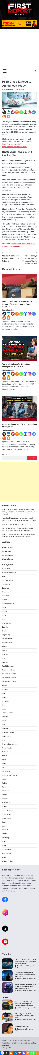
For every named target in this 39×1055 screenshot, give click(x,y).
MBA (3, 740)
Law (3, 724)
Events (4, 646)
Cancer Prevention (8, 603)
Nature (4, 756)
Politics (4, 783)
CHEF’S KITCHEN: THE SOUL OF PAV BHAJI (16, 524)
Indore (4, 697)
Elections (5, 631)
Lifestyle (5, 728)
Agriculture (6, 568)
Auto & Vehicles (7, 580)
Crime (4, 615)
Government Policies (9, 678)
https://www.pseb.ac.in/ (11, 144)
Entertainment (7, 639)
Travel (4, 845)
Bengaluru (5, 588)
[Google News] (34, 112)
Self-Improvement (8, 810)
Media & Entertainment (10, 744)
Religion (4, 799)
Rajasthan (5, 791)
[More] (8, 116)
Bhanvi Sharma (8, 89)
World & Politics (7, 861)
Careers (4, 607)
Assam (4, 576)
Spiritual (5, 830)
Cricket (4, 611)
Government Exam (8, 670)
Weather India (6, 853)
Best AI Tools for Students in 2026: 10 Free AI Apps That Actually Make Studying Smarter (25, 986)
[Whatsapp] (21, 112)
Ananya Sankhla (7, 547)
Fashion (5, 654)
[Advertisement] (19, 48)
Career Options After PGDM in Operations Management (19, 425)
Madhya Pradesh (8, 732)
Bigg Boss (5, 592)
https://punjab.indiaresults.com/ (14, 147)
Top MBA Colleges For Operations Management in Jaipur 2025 (16, 365)
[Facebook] (25, 112)
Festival (4, 658)
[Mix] (17, 112)
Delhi (3, 619)
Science (4, 806)
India (4, 693)
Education (5, 627)
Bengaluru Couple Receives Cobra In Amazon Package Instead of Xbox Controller (17, 304)
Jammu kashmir (7, 713)
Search (4, 455)
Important (5, 689)
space (4, 826)
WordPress (6, 1045)
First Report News (23, 1040)
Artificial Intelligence (9, 572)
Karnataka (5, 717)
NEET (4, 760)
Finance (4, 662)
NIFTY (4, 767)
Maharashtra (6, 736)
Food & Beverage (8, 666)
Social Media (6, 818)
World (4, 857)
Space (4, 822)
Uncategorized (7, 849)
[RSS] (4, 116)
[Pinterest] (13, 112)
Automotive (6, 584)
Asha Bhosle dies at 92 (22, 1026)
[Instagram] (30, 112)
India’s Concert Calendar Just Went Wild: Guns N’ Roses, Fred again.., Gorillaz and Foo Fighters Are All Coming (18, 512)
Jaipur (4, 709)
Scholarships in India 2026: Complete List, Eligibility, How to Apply (24, 1015)
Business (5, 600)
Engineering (6, 635)
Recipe (4, 795)
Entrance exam (7, 642)
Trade (4, 841)
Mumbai (5, 752)
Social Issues (6, 814)
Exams (4, 650)
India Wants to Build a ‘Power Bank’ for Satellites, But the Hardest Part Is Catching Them (25, 961)
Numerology (6, 771)
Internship (5, 701)
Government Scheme (9, 681)
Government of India (9, 674)
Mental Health (7, 748)
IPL (3, 705)
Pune (4, 787)
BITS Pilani (5, 596)
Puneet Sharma (7, 555)
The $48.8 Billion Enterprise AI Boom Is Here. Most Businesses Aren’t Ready (25, 974)
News (4, 763)
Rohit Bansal (20, 1008)
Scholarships (6, 802)
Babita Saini (6, 551)
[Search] (35, 71)
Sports (4, 834)
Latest (4, 720)
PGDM (4, 779)
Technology (6, 838)
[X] (4, 112)
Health (4, 685)
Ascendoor (22, 1043)
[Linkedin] (8, 112)
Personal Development (9, 775)
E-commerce (6, 623)
